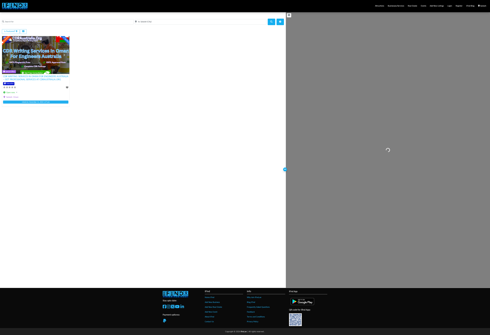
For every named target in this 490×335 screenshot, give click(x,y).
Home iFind (209, 297)
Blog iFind (251, 302)
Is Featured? (10, 31)
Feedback (251, 312)
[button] (7, 55)
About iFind (209, 317)
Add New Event (211, 312)
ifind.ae (244, 332)
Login (450, 6)
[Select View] (23, 31)
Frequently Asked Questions (258, 307)
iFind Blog (470, 6)
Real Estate (412, 6)
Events (423, 6)
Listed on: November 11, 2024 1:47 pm (36, 102)
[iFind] (15, 6)
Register (459, 6)
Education (10, 84)
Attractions (379, 6)
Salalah (484, 6)
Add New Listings (437, 6)
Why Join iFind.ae (254, 297)
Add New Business (212, 302)
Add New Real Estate (213, 307)
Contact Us (209, 322)
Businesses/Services (396, 6)
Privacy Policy (252, 322)
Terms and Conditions (256, 317)
